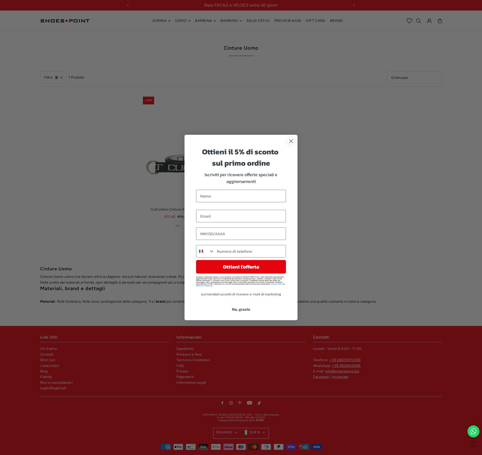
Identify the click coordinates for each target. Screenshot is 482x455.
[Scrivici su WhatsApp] (473, 431)
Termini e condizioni (204, 286)
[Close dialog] (291, 141)
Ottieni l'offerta (241, 267)
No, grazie (241, 309)
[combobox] (205, 251)
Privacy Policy (277, 284)
